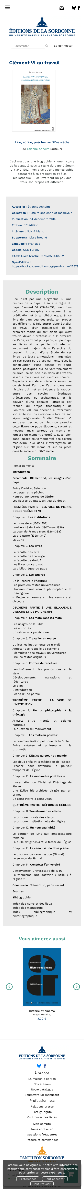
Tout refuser (42, 1183)
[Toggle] (6, 7)
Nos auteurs (42, 1084)
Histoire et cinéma (42, 1011)
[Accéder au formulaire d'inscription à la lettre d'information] (62, 8)
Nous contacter (42, 1129)
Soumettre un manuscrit (42, 1094)
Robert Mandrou (41, 1014)
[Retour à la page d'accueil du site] (42, 27)
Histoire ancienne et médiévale (50, 212)
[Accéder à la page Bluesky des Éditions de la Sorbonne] (74, 8)
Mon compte (42, 1123)
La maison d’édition (42, 1078)
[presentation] (8, 986)
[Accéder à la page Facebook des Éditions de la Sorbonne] (79, 8)
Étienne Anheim (38, 148)
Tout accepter (55, 1178)
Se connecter (63, 45)
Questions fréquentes (42, 1134)
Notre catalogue (42, 1089)
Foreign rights (42, 1111)
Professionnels (42, 1100)
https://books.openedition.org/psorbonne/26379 (45, 266)
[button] (33, 101)
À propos (42, 1073)
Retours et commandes (42, 1139)
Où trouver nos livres (42, 1117)
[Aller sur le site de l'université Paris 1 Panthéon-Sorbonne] (42, 1155)
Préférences (27, 1178)
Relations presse (42, 1106)
